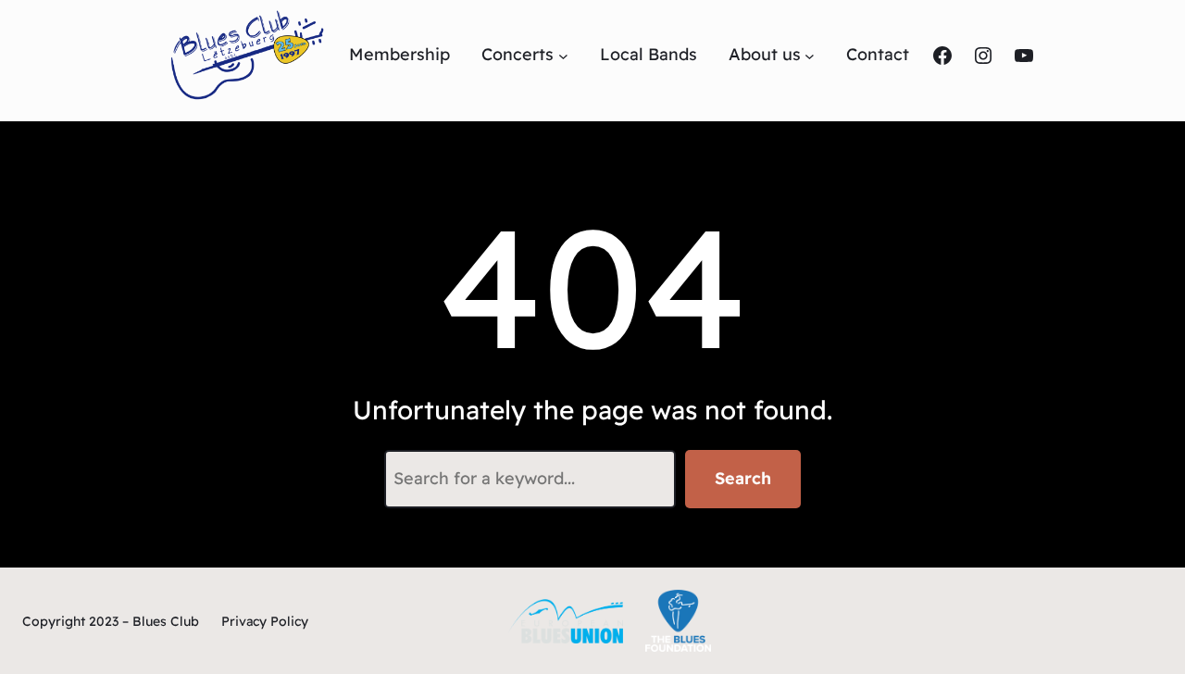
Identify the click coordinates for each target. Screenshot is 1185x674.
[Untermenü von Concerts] (563, 55)
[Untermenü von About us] (810, 55)
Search (743, 478)
